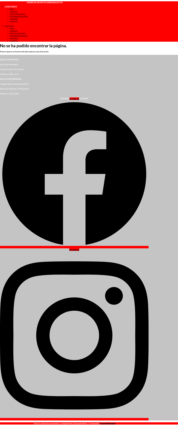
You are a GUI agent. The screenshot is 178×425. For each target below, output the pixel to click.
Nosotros (14, 11)
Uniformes (14, 19)
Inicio (12, 9)
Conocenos (11, 6)
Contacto (14, 21)
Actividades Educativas (19, 16)
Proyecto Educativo (18, 14)
